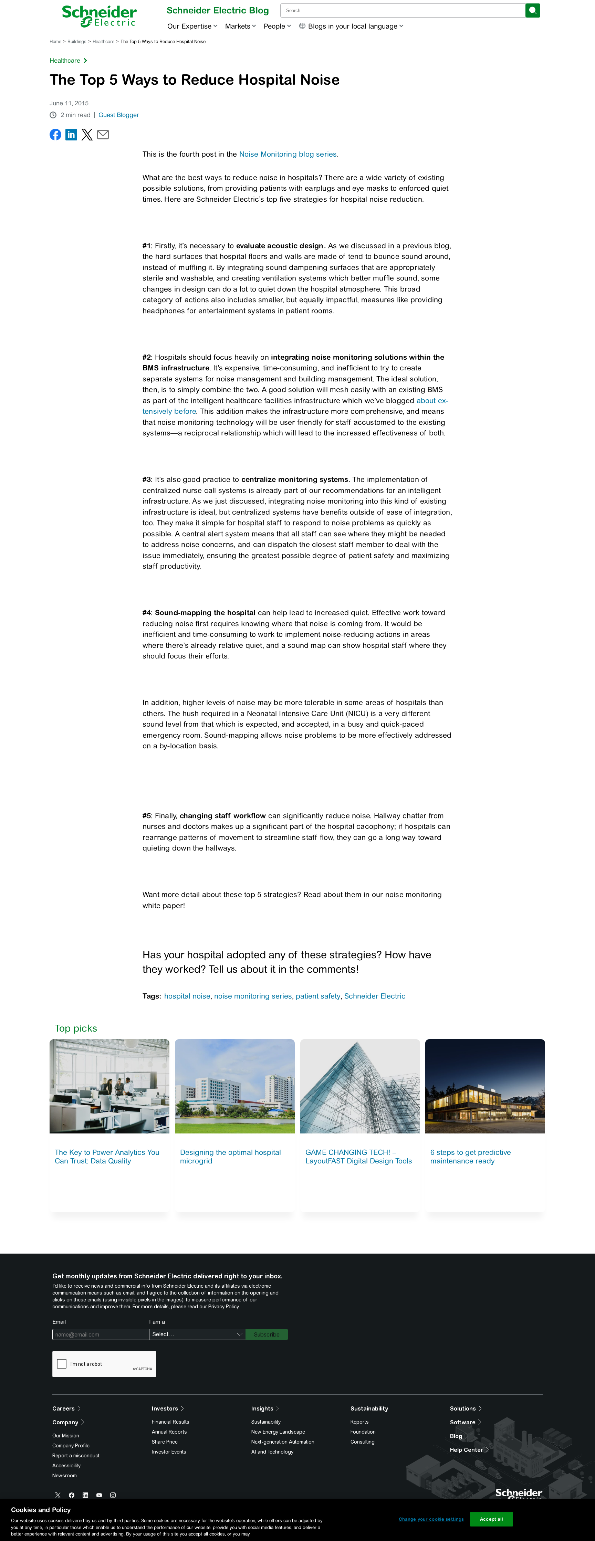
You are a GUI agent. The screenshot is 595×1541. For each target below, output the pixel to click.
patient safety (318, 996)
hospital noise (187, 996)
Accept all (491, 1519)
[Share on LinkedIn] (71, 136)
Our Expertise (189, 26)
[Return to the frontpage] (99, 17)
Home (55, 41)
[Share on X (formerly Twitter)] (87, 136)
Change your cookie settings (431, 1519)
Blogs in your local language (352, 26)
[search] (532, 10)
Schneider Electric (375, 996)
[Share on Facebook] (55, 136)
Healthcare (103, 41)
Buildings (76, 41)
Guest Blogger (118, 115)
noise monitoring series (253, 996)
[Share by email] (103, 136)
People (274, 26)
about (426, 400)
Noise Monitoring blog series (288, 154)
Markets (237, 26)
